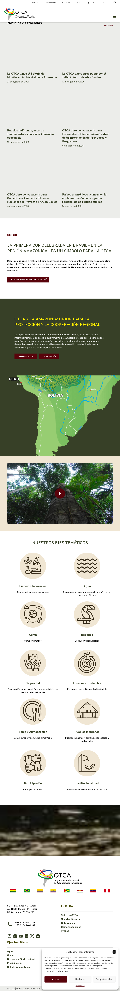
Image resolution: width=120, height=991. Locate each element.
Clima (10, 955)
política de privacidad (29, 988)
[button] (114, 952)
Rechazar (80, 979)
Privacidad (80, 986)
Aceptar (56, 979)
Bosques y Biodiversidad (21, 959)
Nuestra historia (70, 919)
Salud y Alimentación (19, 967)
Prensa (65, 931)
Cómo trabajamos (71, 927)
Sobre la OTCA (69, 915)
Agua (10, 951)
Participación (14, 963)
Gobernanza (68, 923)
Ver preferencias (104, 979)
